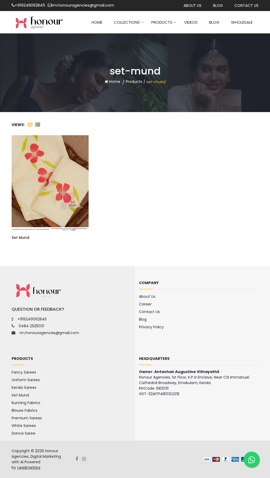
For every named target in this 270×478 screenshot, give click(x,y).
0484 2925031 (31, 326)
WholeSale (242, 22)
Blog (218, 5)
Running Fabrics (26, 402)
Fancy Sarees (24, 372)
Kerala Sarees (24, 387)
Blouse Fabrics (24, 410)
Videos (190, 22)
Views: (18, 124)
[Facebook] (78, 459)
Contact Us (149, 311)
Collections (127, 22)
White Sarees (24, 425)
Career (145, 304)
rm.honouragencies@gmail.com (83, 5)
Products (161, 22)
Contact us (246, 5)
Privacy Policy (151, 327)
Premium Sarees (27, 418)
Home (96, 22)
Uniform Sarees (26, 380)
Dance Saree (23, 433)
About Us (192, 5)
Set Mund (20, 237)
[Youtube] (86, 459)
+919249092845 (30, 5)
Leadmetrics (28, 467)
